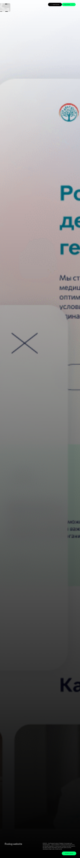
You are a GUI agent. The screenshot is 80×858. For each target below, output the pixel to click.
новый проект (55, 4)
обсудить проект (69, 853)
